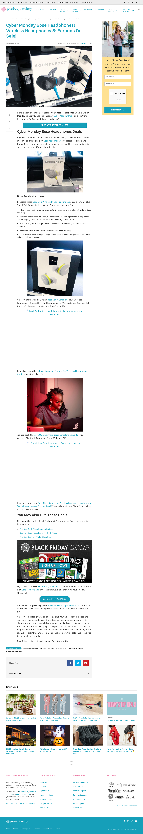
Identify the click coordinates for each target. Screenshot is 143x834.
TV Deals (43, 786)
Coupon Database (86, 2)
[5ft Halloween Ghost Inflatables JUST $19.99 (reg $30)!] (55, 735)
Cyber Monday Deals (64, 115)
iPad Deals (43, 782)
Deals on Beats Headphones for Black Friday (38, 533)
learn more (83, 43)
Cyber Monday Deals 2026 (14, 651)
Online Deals (16, 19)
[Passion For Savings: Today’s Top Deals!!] (122, 704)
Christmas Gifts (61, 648)
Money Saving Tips (23, 794)
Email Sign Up (25, 829)
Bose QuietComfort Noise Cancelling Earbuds (56, 435)
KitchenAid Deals (46, 799)
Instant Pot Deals (46, 795)
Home (8, 19)
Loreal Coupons (79, 799)
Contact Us (23, 803)
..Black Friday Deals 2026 (30, 648)
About (8, 829)
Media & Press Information (127, 806)
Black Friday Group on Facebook (63, 605)
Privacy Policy (47, 829)
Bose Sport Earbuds (57, 299)
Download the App (9, 2)
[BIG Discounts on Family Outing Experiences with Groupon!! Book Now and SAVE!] (21, 735)
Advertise (32, 803)
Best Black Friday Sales (47, 648)
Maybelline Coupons (80, 782)
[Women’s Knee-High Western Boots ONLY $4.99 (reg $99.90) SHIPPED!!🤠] (122, 735)
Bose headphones (52, 140)
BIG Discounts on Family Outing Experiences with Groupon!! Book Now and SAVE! (20, 751)
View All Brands (78, 808)
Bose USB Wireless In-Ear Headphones (51, 202)
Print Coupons (74, 2)
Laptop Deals (44, 791)
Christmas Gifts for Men (75, 648)
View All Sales (44, 808)
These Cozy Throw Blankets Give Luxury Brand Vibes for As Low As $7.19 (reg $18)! (87, 751)
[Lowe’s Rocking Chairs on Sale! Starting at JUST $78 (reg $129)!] (21, 704)
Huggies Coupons (79, 791)
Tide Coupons (78, 786)
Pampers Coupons (80, 795)
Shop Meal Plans (22, 2)
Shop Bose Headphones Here (54, 125)
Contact (15, 829)
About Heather (11, 803)
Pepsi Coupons (78, 803)
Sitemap (57, 829)
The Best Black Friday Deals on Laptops (36, 529)
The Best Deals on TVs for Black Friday (36, 537)
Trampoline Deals (46, 803)
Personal (110, 717)
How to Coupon (50, 2)
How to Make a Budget (37, 2)
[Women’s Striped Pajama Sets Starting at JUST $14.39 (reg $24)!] (55, 704)
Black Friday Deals (27, 19)
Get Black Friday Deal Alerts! (54, 599)
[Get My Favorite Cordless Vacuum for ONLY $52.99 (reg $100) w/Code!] (88, 704)
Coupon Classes (63, 2)
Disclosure (36, 829)
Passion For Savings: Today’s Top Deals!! (121, 720)
